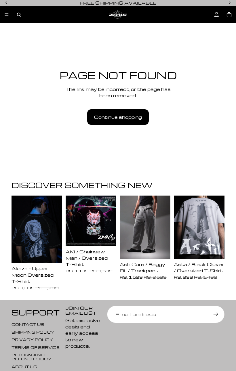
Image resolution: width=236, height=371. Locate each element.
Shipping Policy (33, 331)
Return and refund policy (32, 356)
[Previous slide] (18, 229)
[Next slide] (56, 229)
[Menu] (6, 14)
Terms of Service (36, 347)
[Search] (19, 14)
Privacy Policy (32, 339)
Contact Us (28, 324)
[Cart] (229, 14)
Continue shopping (118, 117)
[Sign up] (216, 314)
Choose (112, 237)
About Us (24, 366)
